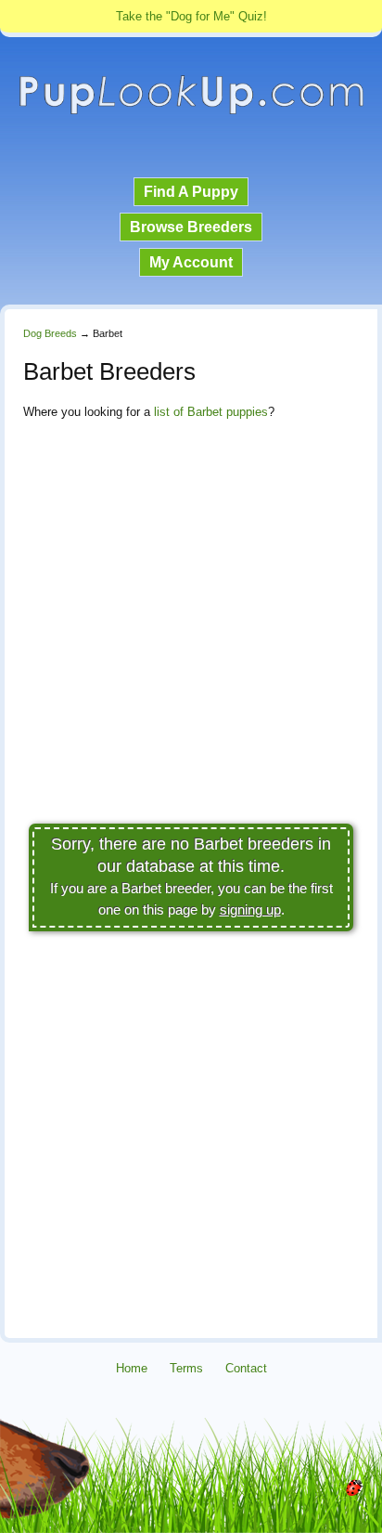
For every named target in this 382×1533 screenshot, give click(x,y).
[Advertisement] (191, 626)
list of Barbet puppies (211, 412)
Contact (246, 1368)
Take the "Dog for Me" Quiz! (191, 16)
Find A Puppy (191, 192)
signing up (250, 909)
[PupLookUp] (191, 112)
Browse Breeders (191, 227)
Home (131, 1368)
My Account (191, 262)
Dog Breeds (50, 333)
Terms (186, 1368)
